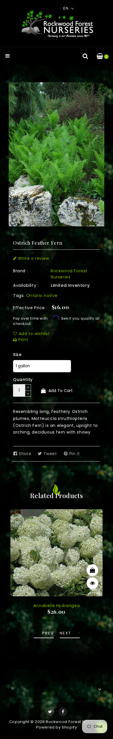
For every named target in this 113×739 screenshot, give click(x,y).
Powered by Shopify (56, 727)
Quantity (23, 379)
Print (22, 340)
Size (17, 354)
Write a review (33, 258)
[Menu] (7, 56)
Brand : (20, 271)
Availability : (26, 285)
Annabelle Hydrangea (56, 606)
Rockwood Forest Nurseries (69, 274)
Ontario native (42, 295)
